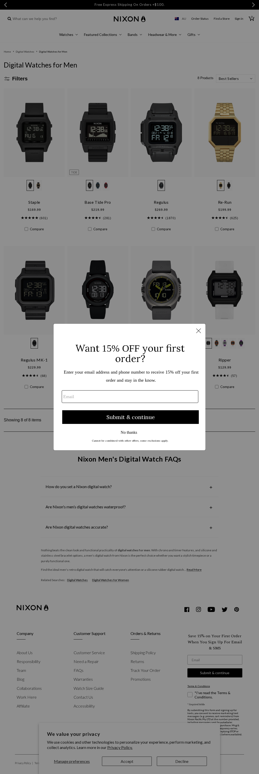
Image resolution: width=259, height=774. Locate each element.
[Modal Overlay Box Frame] (129, 387)
